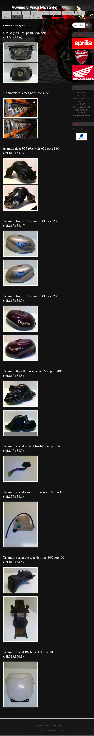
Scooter (80, 13)
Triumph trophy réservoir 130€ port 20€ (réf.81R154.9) (30, 298)
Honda (45, 13)
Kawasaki (56, 13)
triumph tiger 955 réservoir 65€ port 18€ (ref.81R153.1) (31, 150)
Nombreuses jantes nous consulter (26, 92)
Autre (38, 17)
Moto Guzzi (68, 13)
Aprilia (16, 13)
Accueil (6, 13)
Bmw (26, 13)
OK (87, 25)
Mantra (59, 730)
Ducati (35, 13)
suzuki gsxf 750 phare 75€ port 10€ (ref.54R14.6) (27, 34)
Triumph (17, 17)
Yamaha (27, 17)
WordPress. (67, 730)
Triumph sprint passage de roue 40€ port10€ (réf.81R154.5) (33, 559)
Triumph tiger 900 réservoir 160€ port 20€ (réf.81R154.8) (32, 373)
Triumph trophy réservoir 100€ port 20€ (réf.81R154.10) (30, 223)
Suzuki (6, 17)
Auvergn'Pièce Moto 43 (34, 7)
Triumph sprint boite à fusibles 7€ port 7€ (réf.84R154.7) (32, 448)
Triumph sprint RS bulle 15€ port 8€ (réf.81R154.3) (28, 654)
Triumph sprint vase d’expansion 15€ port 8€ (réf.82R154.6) (34, 494)
